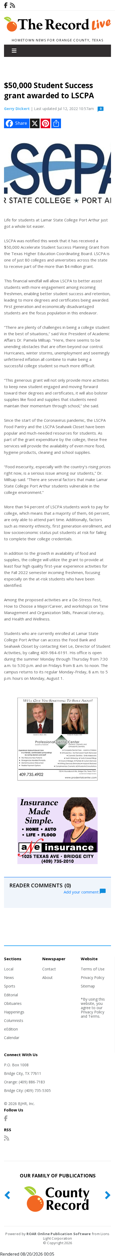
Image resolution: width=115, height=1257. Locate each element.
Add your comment (82, 891)
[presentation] (7, 1195)
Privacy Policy (92, 977)
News (9, 977)
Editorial (11, 994)
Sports (9, 986)
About (47, 977)
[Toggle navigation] (14, 51)
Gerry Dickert (17, 108)
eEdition (11, 1029)
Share (21, 123)
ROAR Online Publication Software (58, 1233)
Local (8, 968)
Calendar (11, 1037)
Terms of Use (93, 968)
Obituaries (13, 1003)
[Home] (57, 33)
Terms (93, 1016)
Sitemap (88, 986)
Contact (49, 968)
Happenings (14, 1011)
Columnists (13, 1020)
